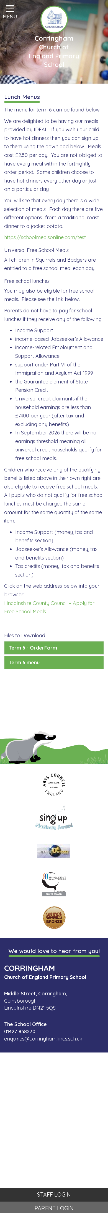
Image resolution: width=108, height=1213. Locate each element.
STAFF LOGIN (54, 1194)
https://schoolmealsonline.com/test (45, 237)
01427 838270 (19, 1031)
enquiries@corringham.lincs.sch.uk (43, 1038)
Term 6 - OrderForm (33, 648)
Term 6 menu (24, 662)
